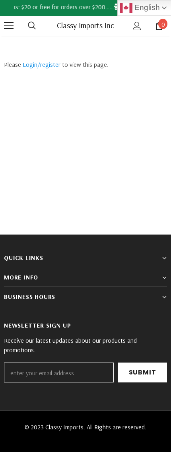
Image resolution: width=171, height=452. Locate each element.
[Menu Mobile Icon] (9, 26)
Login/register (41, 64)
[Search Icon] (40, 26)
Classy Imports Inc (85, 25)
